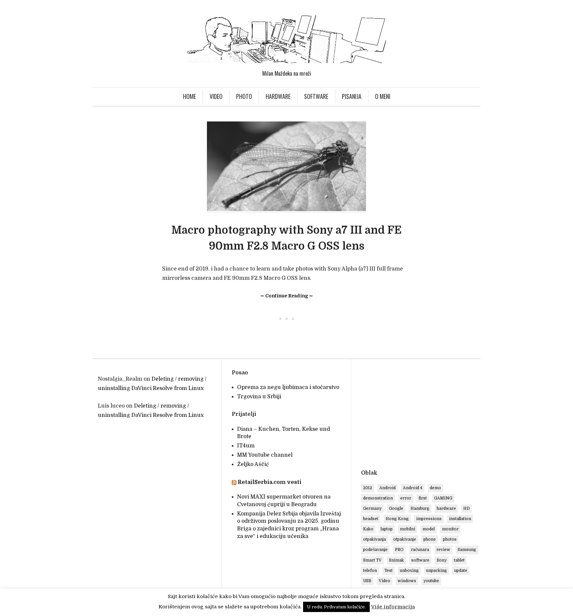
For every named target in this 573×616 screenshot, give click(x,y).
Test (388, 570)
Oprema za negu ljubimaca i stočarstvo (288, 387)
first (422, 498)
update (460, 570)
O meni (382, 96)
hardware (446, 508)
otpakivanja (374, 539)
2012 (367, 488)
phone (429, 539)
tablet (459, 560)
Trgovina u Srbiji (259, 397)
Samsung (467, 549)
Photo (244, 96)
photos (450, 539)
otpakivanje (404, 539)
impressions (429, 518)
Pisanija (351, 96)
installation (460, 518)
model (428, 529)
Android (387, 488)
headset (370, 518)
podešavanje (375, 549)
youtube (431, 580)
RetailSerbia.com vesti (269, 482)
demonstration (378, 498)
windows (407, 580)
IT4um (246, 446)
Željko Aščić (253, 464)
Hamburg (420, 508)
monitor (450, 529)
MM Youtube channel (264, 455)
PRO (399, 549)
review (443, 549)
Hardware (278, 96)
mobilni (407, 529)
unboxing (409, 570)
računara (420, 549)
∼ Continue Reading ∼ (286, 295)
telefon (370, 570)
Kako (368, 529)
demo (435, 488)
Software (316, 96)
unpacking (436, 570)
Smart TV (372, 560)
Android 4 (412, 488)
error (405, 498)
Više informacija (393, 607)
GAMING (443, 498)
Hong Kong (397, 518)
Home (189, 96)
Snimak (396, 560)
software (420, 560)
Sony (442, 560)
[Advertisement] (417, 415)
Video (216, 96)
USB (367, 580)
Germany (372, 508)
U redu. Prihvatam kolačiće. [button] (336, 606)
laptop (387, 529)
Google (396, 508)
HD (466, 508)
